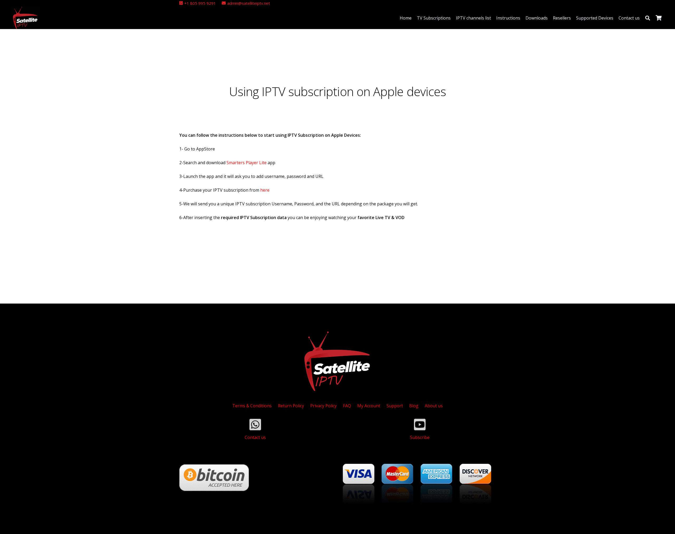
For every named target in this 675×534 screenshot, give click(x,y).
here (264, 190)
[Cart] (658, 18)
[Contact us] (255, 424)
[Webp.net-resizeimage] (25, 18)
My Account (368, 406)
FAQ (347, 406)
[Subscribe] (420, 424)
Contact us (255, 437)
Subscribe (420, 437)
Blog (413, 406)
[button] (647, 18)
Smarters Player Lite (246, 163)
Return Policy (291, 406)
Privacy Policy (323, 406)
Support (395, 406)
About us (434, 406)
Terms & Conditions (252, 406)
